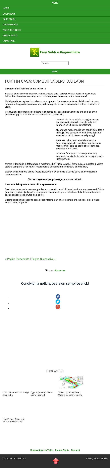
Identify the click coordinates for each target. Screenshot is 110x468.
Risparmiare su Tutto (41, 450)
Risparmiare (10, 24)
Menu (55, 2)
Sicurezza (59, 270)
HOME (6, 8)
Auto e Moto (10, 35)
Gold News (9, 13)
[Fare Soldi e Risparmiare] (55, 56)
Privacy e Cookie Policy (97, 459)
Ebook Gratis (62, 450)
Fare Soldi (9, 19)
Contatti (75, 450)
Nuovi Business (12, 30)
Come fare (9, 41)
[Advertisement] (30, 140)
